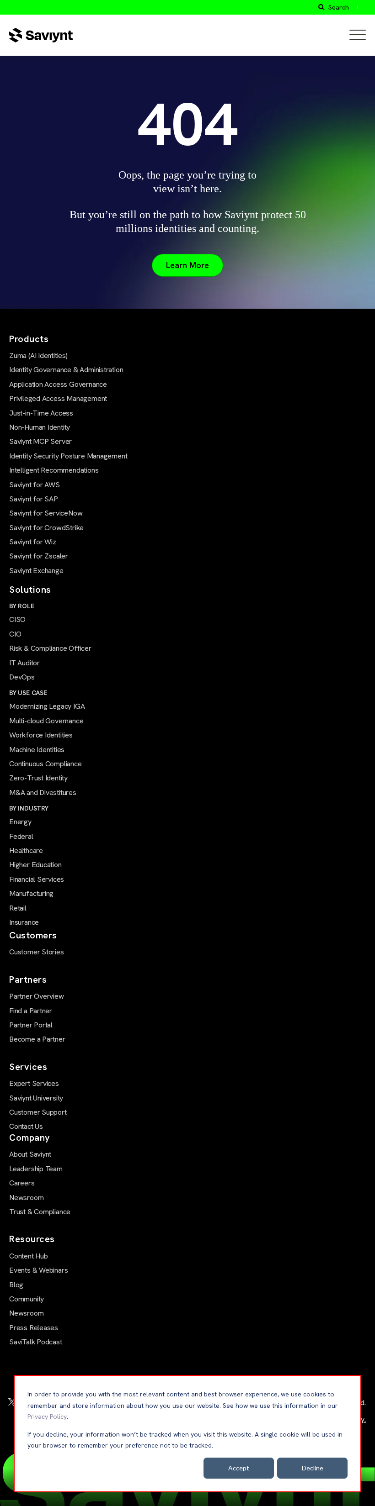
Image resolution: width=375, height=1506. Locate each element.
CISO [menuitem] (17, 619)
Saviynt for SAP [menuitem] (33, 499)
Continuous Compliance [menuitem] (45, 764)
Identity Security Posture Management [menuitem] (68, 456)
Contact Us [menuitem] (26, 1126)
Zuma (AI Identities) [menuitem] (38, 355)
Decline (312, 1468)
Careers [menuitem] (22, 1183)
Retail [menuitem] (18, 908)
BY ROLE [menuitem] (21, 606)
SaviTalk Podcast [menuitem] (35, 1342)
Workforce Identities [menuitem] (41, 735)
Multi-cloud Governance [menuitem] (46, 721)
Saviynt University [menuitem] (36, 1098)
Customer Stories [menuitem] (36, 952)
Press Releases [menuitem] (33, 1327)
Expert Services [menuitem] (34, 1083)
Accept (238, 1468)
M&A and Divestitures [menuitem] (42, 792)
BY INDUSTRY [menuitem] (28, 808)
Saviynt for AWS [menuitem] (34, 485)
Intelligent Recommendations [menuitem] (53, 470)
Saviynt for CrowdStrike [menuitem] (46, 527)
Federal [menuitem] (21, 836)
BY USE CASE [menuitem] (28, 693)
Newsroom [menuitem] (26, 1197)
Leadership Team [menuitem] (36, 1169)
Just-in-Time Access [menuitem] (41, 413)
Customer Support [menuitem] (38, 1112)
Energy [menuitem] (20, 822)
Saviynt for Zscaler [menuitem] (38, 556)
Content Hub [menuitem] (28, 1256)
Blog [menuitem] (16, 1285)
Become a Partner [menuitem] (37, 1039)
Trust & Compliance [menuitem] (39, 1211)
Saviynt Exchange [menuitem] (36, 570)
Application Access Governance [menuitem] (58, 384)
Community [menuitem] (26, 1299)
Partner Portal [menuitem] (31, 1025)
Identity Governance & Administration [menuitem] (66, 369)
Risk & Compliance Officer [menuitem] (50, 648)
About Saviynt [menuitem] (30, 1154)
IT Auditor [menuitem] (24, 663)
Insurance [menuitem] (24, 922)
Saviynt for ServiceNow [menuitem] (45, 513)
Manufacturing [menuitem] (31, 893)
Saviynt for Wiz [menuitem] (32, 542)
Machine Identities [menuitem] (36, 749)
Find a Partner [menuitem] (30, 1011)
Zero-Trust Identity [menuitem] (38, 778)
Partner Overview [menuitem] (36, 996)
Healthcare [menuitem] (26, 850)
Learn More (187, 265)
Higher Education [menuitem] (35, 864)
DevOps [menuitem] (22, 677)
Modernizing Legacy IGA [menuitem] (47, 706)
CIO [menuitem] (15, 634)
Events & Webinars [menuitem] (38, 1270)
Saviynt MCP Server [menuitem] (40, 441)
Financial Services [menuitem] (36, 879)
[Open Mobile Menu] (357, 35)
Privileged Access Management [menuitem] (58, 398)
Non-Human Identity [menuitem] (39, 427)
